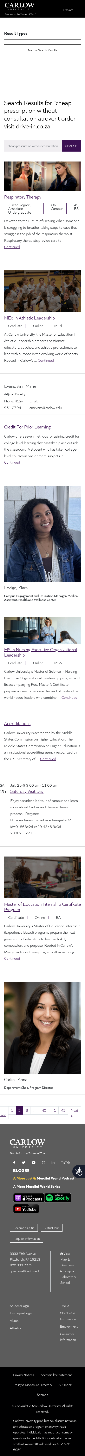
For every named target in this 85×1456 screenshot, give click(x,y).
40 (44, 1110)
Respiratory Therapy (22, 197)
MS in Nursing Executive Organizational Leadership (40, 652)
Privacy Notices (23, 1375)
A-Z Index (65, 1385)
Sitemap (42, 1395)
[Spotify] (57, 1197)
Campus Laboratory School (68, 1277)
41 (53, 1110)
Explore (68, 10)
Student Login (19, 1306)
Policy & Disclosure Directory (33, 1385)
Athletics (15, 1328)
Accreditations (17, 723)
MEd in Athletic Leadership (29, 318)
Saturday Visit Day (27, 791)
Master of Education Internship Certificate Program (42, 906)
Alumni (14, 1321)
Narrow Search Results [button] (42, 50)
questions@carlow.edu (25, 1271)
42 (63, 1110)
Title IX (40, 1438)
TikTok (65, 1163)
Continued (12, 247)
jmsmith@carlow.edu (39, 1444)
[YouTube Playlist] (44, 1208)
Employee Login (21, 1313)
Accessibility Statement (56, 1375)
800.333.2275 (21, 1265)
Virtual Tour (52, 1228)
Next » (74, 1112)
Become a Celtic (23, 1228)
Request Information (26, 1239)
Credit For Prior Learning (27, 427)
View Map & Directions (67, 1259)
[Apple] (28, 1197)
